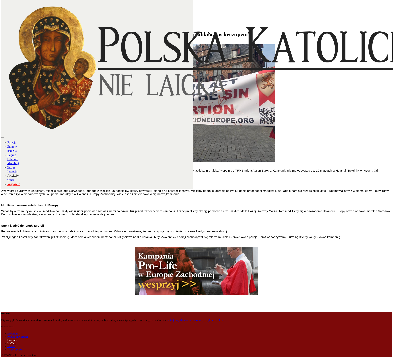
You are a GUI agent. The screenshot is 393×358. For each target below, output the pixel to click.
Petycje (11, 142)
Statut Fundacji (14, 349)
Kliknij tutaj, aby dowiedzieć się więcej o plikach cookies (195, 320)
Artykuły (13, 175)
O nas (10, 180)
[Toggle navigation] (2, 137)
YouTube (11, 343)
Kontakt (11, 346)
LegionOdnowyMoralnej (13, 159)
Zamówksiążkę (12, 148)
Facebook (12, 339)
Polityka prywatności (17, 336)
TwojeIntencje (12, 169)
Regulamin (12, 333)
